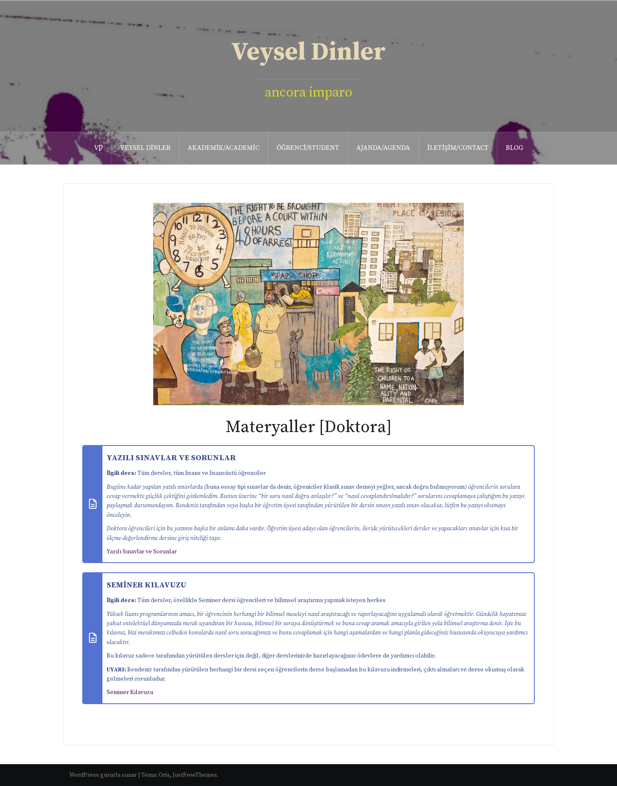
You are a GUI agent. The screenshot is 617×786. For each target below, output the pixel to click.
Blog (514, 148)
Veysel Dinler (308, 52)
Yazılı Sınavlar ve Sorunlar (142, 551)
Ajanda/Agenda (383, 148)
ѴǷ (98, 148)
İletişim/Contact (458, 148)
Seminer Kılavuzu (130, 692)
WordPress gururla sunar (103, 775)
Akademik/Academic (223, 148)
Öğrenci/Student (308, 148)
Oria (164, 775)
